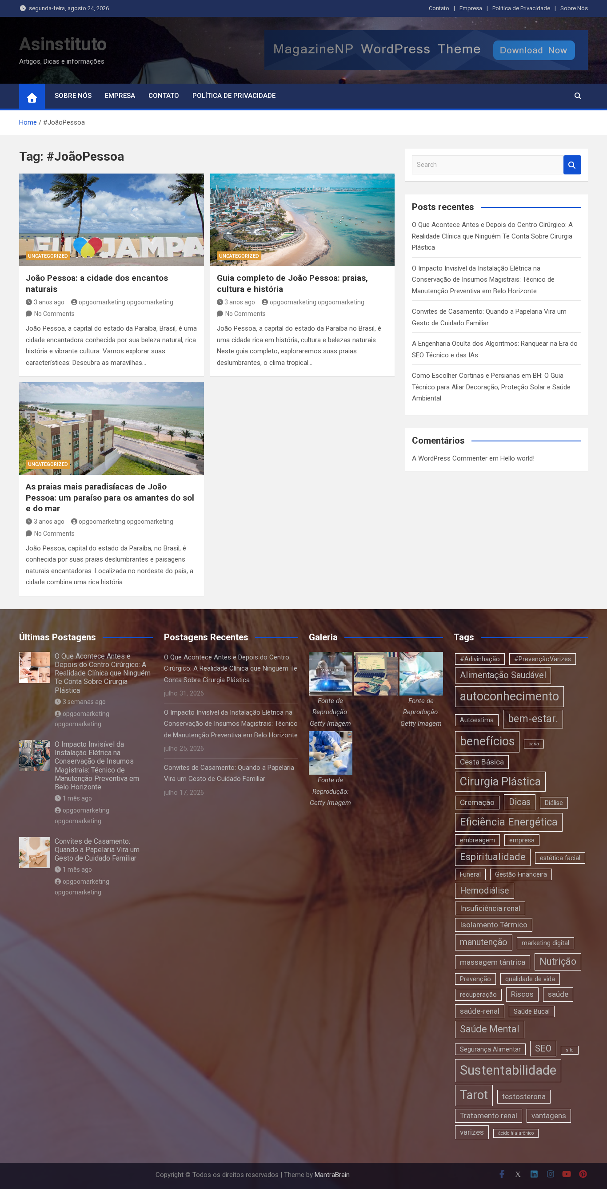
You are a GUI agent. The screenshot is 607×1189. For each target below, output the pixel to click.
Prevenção (475, 979)
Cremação (477, 802)
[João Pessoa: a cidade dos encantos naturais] (111, 220)
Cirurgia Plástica (500, 781)
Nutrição (557, 961)
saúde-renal (479, 1011)
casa (534, 744)
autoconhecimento (509, 696)
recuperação (478, 994)
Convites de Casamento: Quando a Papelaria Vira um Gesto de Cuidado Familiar (97, 849)
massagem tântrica (492, 962)
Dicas (520, 802)
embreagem (477, 840)
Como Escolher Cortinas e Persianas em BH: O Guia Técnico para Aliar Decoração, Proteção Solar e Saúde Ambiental (491, 387)
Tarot (474, 1095)
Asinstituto (63, 44)
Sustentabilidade (508, 1070)
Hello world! (517, 458)
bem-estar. (533, 718)
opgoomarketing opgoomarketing (126, 302)
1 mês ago (77, 798)
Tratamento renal (488, 1115)
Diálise (554, 802)
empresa (522, 840)
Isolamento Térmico (493, 924)
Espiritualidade (493, 856)
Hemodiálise (484, 891)
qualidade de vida (530, 979)
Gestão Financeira (521, 874)
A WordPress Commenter (449, 458)
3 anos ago (49, 302)
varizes (472, 1132)
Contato (439, 8)
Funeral (470, 874)
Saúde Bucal (532, 1011)
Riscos (522, 994)
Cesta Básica (482, 761)
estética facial (560, 857)
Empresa (470, 8)
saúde (558, 994)
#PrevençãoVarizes (542, 659)
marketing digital (545, 942)
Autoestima (477, 720)
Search (572, 164)
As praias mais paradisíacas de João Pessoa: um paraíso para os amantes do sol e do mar (110, 497)
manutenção (483, 942)
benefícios (487, 741)
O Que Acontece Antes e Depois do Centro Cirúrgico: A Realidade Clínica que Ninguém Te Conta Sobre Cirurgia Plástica (492, 236)
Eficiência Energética (509, 822)
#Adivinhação (480, 659)
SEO (543, 1048)
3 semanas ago (84, 701)
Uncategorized (48, 256)
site (570, 1050)
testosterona (524, 1096)
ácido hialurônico (516, 1133)
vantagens (548, 1115)
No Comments (54, 313)
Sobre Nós (574, 8)
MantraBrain (332, 1175)
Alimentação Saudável (503, 675)
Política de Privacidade (521, 8)
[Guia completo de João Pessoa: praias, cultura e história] (302, 220)
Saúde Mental (489, 1029)
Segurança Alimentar (490, 1049)
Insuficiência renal (490, 908)
